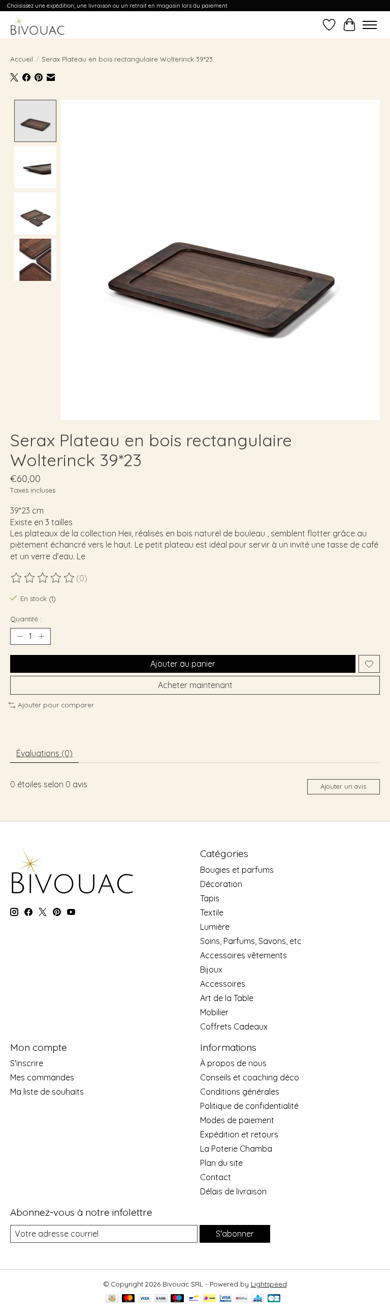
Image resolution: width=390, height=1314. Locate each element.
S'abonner (235, 1234)
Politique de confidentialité (249, 1106)
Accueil (21, 59)
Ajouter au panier (182, 664)
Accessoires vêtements (243, 955)
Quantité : (26, 619)
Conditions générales (239, 1092)
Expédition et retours (239, 1134)
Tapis (209, 898)
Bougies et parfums (237, 870)
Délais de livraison (233, 1191)
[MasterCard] (128, 1299)
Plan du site (221, 1163)
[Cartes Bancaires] (274, 1299)
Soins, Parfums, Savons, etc (251, 941)
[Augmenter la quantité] (41, 636)
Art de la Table (226, 998)
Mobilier (214, 1012)
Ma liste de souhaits (47, 1092)
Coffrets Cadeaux (234, 1026)
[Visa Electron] (225, 1299)
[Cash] (112, 1299)
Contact (215, 1177)
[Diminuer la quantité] (19, 636)
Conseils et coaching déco (249, 1077)
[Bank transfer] (161, 1299)
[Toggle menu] (370, 25)
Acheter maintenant (195, 685)
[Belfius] (241, 1299)
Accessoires (222, 984)
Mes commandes (42, 1077)
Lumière (215, 927)
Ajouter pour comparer (56, 705)
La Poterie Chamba (236, 1149)
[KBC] (257, 1299)
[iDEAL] (209, 1299)
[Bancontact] (193, 1299)
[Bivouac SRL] (37, 24)
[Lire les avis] (43, 578)
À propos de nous (233, 1063)
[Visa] (144, 1299)
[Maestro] (177, 1299)
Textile (211, 912)
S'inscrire (26, 1063)
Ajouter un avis (343, 786)
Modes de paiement (237, 1120)
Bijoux (211, 969)
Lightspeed (269, 1284)
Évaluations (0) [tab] (44, 753)
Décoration (221, 884)
